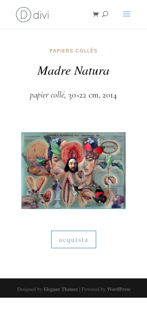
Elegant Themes (61, 289)
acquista (73, 239)
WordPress (118, 289)
